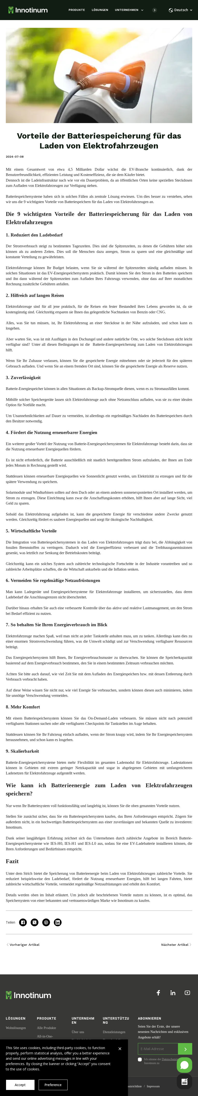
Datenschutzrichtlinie (130, 1086)
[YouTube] (187, 993)
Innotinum (13, 827)
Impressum (153, 1086)
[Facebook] (158, 993)
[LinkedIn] (173, 993)
